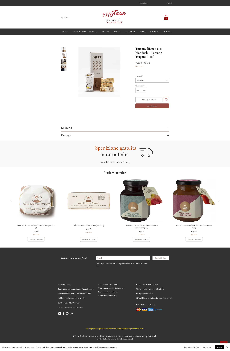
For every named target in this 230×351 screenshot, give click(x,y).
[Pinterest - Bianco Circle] (59, 313)
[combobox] (152, 80)
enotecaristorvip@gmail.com (79, 289)
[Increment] (144, 90)
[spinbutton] (141, 90)
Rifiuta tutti (207, 347)
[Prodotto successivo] (219, 200)
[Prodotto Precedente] (11, 200)
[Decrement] (137, 90)
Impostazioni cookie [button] (191, 347)
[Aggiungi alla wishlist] (166, 99)
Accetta (219, 347)
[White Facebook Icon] (63, 313)
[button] (166, 17)
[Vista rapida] (36, 200)
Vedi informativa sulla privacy (106, 347)
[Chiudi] (227, 347)
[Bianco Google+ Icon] (71, 313)
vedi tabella (148, 293)
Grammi (139, 76)
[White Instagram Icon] (67, 313)
